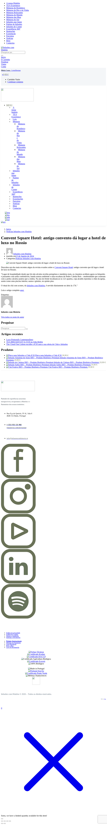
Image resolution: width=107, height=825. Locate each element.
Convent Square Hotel (64, 267)
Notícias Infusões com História (19, 231)
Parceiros (10, 36)
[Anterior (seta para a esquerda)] (2, 823)
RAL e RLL (10, 646)
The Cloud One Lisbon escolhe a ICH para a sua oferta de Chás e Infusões (37, 344)
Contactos (10, 43)
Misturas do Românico (15, 8)
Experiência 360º (13, 29)
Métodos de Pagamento (13, 643)
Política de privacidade (13, 633)
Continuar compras (15, 82)
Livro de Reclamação (12, 647)
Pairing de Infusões (14, 24)
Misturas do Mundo (14, 15)
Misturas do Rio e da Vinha (17, 10)
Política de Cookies (12, 634)
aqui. (22, 290)
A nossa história (14, 109)
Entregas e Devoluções (13, 637)
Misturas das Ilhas (13, 17)
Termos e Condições (12, 636)
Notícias (9, 38)
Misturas (16, 121)
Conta (3, 66)
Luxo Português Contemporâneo (19, 339)
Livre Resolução (11, 644)
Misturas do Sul (12, 19)
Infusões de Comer (14, 27)
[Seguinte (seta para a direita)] (5, 823)
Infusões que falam (14, 22)
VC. (105, 699)
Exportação (11, 34)
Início (3, 57)
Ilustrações (10, 31)
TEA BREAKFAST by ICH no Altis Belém (24, 342)
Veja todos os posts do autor (12, 317)
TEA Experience (13, 5)
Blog (8, 41)
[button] (5, 74)
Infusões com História (22, 254)
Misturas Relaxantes (14, 12)
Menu (9, 105)
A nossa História (13, 3)
